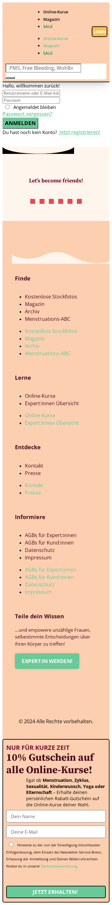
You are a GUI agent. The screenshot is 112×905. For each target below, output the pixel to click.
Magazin (51, 19)
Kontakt (34, 465)
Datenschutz (40, 550)
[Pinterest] (42, 201)
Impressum (38, 557)
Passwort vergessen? (27, 113)
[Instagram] (32, 201)
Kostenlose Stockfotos (51, 296)
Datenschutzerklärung (59, 866)
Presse (33, 473)
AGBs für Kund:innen (49, 542)
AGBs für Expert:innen (51, 535)
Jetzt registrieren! (79, 132)
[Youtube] (70, 201)
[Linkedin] (51, 201)
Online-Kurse (55, 12)
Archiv (32, 311)
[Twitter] (60, 201)
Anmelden (20, 123)
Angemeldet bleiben (34, 107)
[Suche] (10, 78)
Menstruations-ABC (47, 319)
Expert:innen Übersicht (52, 403)
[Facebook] (79, 201)
